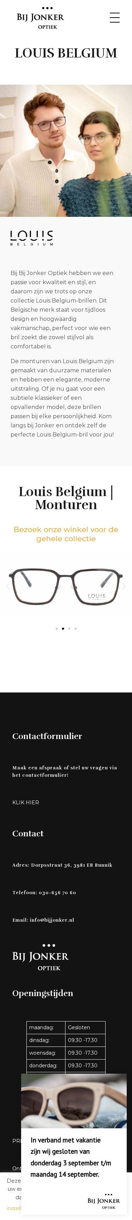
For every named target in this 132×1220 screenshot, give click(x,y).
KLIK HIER (25, 802)
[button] (8, 586)
